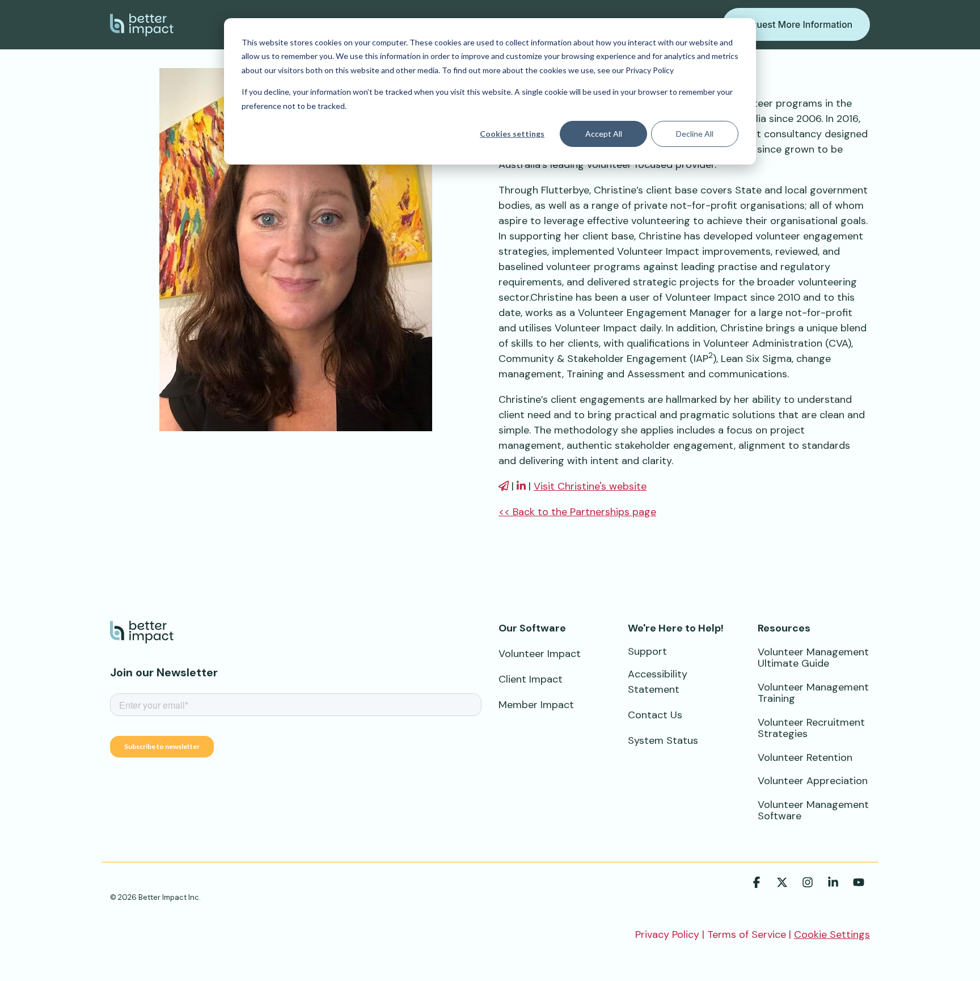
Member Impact (536, 704)
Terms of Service (746, 934)
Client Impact (531, 679)
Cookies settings (512, 133)
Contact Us (655, 715)
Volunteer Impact (540, 653)
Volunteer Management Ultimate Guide (813, 658)
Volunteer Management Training (813, 693)
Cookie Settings (832, 934)
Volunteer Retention (805, 757)
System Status (663, 740)
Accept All (603, 133)
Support (647, 651)
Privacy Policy (667, 934)
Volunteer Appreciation (813, 781)
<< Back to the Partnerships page (577, 512)
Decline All (694, 133)
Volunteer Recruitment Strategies (811, 728)
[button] (758, 883)
